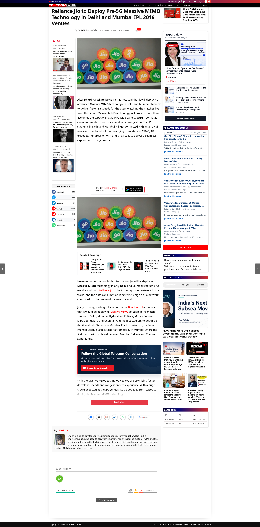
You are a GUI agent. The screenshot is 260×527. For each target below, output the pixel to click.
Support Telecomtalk (60, 1)
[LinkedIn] (115, 417)
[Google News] (143, 417)
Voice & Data (153, 5)
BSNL (181, 419)
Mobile (187, 5)
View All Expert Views (185, 119)
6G (166, 415)
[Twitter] (99, 417)
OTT (195, 5)
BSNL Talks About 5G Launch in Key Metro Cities (183, 160)
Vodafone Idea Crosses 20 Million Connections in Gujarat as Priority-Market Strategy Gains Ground (183, 204)
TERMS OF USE (190, 524)
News (136, 5)
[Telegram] (131, 417)
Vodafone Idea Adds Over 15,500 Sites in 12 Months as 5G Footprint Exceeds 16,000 (184, 182)
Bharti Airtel (135, 307)
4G (194, 415)
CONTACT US (206, 5)
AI (143, 5)
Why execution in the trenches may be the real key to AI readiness (63, 154)
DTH (178, 5)
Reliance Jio (106, 290)
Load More (185, 247)
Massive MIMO (119, 312)
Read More (119, 402)
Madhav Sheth (60, 116)
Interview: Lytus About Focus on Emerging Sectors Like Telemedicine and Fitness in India (173, 395)
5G (180, 415)
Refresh (169, 132)
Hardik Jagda (59, 45)
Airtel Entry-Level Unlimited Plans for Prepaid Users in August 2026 (184, 227)
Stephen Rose (59, 146)
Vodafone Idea (199, 419)
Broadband (167, 5)
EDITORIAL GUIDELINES (172, 524)
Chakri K (81, 30)
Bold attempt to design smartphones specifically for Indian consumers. (63, 124)
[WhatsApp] (123, 417)
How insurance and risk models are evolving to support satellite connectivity (62, 90)
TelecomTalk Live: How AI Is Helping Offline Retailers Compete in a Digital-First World (196, 362)
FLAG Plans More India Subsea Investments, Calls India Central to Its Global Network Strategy (184, 333)
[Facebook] (91, 417)
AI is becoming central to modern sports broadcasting (63, 53)
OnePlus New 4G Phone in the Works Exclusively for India (184, 137)
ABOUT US (156, 524)
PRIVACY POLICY (204, 524)
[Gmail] (107, 417)
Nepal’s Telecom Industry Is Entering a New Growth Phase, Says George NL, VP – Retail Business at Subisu (173, 363)
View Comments (106, 500)
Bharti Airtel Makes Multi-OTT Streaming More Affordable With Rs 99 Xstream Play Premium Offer (194, 14)
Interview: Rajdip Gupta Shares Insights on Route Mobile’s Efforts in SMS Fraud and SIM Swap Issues (197, 396)
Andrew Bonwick (61, 75)
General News (198, 423)
